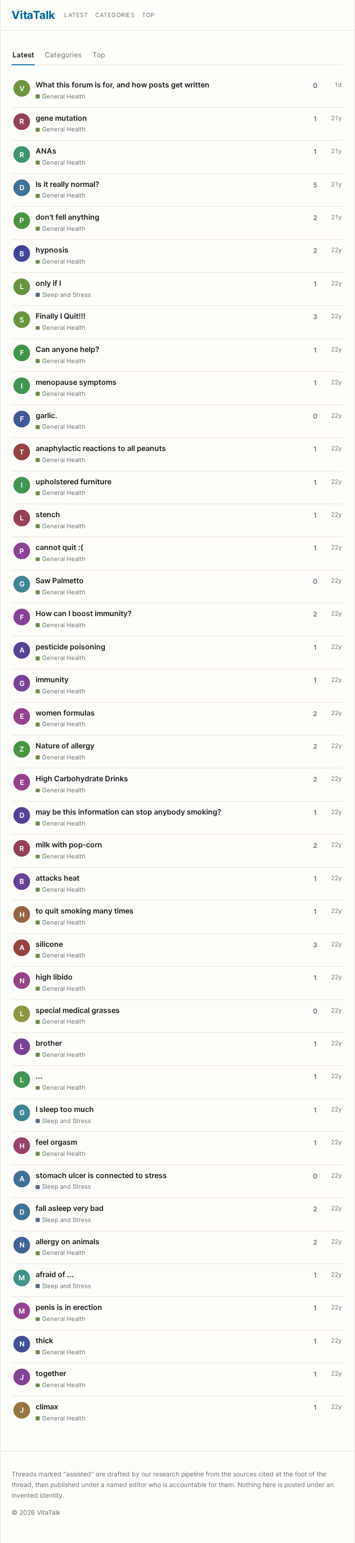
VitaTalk (33, 15)
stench (48, 514)
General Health (64, 96)
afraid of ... (55, 1274)
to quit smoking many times (85, 910)
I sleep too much (65, 1109)
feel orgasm (56, 1142)
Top (148, 15)
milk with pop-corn (69, 844)
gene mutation (61, 118)
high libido (54, 976)
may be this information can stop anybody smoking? (128, 811)
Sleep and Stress (66, 294)
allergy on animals (67, 1241)
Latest (76, 15)
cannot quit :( (59, 547)
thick (44, 1340)
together (51, 1373)
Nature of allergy (65, 745)
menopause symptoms (76, 382)
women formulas (65, 712)
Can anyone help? (67, 349)
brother (49, 1043)
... (39, 1075)
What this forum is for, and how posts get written (122, 84)
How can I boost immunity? (84, 613)
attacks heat (58, 878)
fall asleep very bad (70, 1208)
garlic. (46, 415)
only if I (48, 283)
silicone (49, 944)
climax (47, 1406)
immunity (52, 679)
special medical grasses (78, 1010)
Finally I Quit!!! (61, 316)
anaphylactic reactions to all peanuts (101, 448)
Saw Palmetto (60, 580)
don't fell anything (67, 217)
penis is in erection (69, 1307)
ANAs (46, 150)
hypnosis (52, 249)
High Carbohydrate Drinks (82, 778)
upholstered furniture (73, 481)
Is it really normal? (67, 184)
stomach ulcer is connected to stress (101, 1175)
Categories (115, 15)
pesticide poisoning (70, 646)
